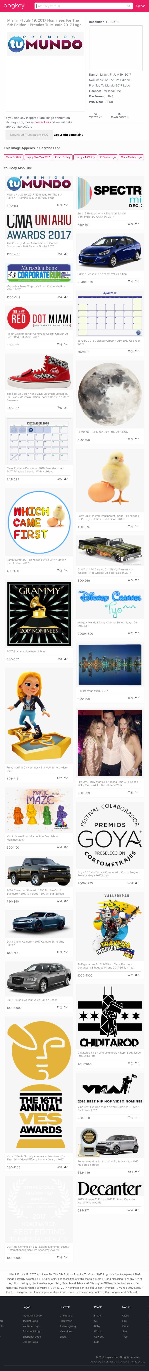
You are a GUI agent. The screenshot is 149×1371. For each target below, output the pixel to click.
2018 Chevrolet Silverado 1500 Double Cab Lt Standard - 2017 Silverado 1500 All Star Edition (35, 892)
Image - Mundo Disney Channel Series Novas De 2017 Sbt (107, 624)
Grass (125, 1326)
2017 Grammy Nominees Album (26, 651)
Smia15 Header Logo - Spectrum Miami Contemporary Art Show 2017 (102, 215)
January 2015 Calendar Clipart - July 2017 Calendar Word (109, 342)
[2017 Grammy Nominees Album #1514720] (39, 614)
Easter (63, 1336)
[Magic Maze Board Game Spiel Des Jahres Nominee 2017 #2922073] (39, 810)
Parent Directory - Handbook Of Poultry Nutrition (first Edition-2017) (36, 561)
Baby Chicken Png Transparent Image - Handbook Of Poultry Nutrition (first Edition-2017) (108, 517)
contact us (42, 122)
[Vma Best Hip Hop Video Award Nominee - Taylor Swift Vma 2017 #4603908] (110, 1088)
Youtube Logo (31, 1326)
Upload (140, 6)
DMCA (123, 1361)
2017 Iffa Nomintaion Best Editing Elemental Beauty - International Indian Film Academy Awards (38, 1248)
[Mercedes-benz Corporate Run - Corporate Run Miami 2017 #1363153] (39, 273)
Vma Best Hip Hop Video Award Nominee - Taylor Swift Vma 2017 (108, 1108)
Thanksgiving (68, 1326)
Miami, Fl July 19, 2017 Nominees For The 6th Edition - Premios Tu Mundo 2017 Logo (34, 196)
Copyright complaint (68, 134)
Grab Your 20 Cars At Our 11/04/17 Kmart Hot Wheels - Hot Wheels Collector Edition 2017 (105, 571)
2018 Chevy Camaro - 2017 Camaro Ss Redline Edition (35, 943)
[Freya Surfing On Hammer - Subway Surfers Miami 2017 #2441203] (39, 716)
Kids (96, 1341)
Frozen (98, 1315)
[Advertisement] (44, 83)
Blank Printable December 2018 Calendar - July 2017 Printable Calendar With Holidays (35, 470)
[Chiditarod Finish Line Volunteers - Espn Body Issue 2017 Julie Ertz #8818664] (110, 1016)
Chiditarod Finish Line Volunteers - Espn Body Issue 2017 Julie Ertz (109, 1054)
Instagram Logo (32, 1315)
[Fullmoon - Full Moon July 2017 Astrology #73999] (110, 395)
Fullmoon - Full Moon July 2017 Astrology (103, 431)
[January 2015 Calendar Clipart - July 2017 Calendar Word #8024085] (110, 314)
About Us (95, 1361)
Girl (96, 1320)
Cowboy (99, 1336)
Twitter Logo (30, 1320)
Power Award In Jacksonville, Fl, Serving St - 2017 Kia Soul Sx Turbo (108, 1163)
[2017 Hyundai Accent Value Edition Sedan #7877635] (39, 979)
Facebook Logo (32, 1331)
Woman (98, 1331)
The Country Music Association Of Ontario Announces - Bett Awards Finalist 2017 (32, 244)
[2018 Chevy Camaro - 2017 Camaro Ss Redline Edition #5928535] (39, 924)
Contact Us (110, 1361)
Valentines (66, 1331)
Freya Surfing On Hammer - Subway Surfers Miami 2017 (37, 769)
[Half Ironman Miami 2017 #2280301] (110, 665)
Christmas (66, 1315)
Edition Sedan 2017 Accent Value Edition (102, 273)
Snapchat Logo (32, 1336)
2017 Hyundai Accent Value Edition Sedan (32, 999)
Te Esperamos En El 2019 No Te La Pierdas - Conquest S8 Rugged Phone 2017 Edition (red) (106, 966)
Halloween (66, 1320)
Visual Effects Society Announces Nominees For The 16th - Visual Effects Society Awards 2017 (36, 1158)
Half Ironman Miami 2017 (93, 690)
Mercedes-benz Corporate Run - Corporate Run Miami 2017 (36, 288)
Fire (124, 1320)
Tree (125, 1336)
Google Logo (30, 1341)
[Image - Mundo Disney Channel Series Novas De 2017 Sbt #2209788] (110, 604)
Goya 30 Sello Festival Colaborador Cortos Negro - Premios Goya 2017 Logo (109, 874)
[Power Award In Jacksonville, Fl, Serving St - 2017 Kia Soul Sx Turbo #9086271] (110, 1142)
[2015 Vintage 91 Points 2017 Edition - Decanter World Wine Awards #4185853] (110, 1188)
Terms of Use (137, 1361)
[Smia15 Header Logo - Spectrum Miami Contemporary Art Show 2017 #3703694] (110, 193)
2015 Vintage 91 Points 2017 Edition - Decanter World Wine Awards (106, 1201)
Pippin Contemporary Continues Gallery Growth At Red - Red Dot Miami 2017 (37, 335)
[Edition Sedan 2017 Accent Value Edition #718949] (110, 252)
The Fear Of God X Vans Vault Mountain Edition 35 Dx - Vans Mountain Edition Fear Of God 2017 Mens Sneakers (38, 397)
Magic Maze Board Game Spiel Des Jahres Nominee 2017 (33, 838)
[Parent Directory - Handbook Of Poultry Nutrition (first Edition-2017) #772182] (39, 522)
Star (124, 1331)
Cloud (125, 1315)
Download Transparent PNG (29, 134)
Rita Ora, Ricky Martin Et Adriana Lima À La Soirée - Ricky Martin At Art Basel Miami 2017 (109, 783)
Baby (97, 1326)
